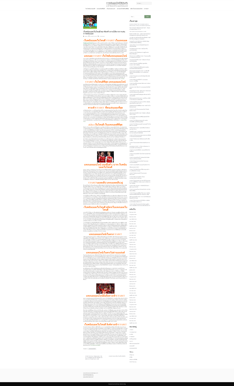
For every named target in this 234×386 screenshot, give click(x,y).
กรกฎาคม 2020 (132, 304)
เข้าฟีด (130, 357)
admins (86, 36)
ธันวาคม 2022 (132, 237)
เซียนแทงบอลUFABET (134, 167)
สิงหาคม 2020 (132, 302)
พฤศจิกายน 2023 (133, 226)
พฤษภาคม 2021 (132, 281)
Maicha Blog (123, 384)
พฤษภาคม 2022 (133, 253)
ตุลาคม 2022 (132, 242)
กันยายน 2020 (132, 300)
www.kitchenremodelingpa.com (90, 373)
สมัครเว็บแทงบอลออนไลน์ (136, 8)
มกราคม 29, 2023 (93, 36)
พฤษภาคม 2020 (133, 309)
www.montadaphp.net (88, 375)
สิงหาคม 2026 (132, 212)
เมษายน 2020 (132, 311)
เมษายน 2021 (132, 283)
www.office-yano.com (88, 377)
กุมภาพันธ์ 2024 (133, 219)
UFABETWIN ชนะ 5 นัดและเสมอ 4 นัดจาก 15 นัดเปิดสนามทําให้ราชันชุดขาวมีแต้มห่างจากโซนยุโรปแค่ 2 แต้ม (93, 358)
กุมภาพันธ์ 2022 (132, 260)
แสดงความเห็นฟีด (133, 359)
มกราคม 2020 (132, 318)
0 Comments (102, 36)
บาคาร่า (131, 341)
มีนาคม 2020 (132, 313)
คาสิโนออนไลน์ (132, 339)
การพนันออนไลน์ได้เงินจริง (117, 3)
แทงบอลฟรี (131, 345)
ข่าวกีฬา (131, 334)
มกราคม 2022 (132, 263)
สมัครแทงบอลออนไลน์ (134, 343)
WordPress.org (132, 361)
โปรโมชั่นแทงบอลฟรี (90, 8)
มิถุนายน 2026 (132, 216)
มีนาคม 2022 (132, 258)
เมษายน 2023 (132, 228)
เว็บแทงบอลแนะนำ (111, 8)
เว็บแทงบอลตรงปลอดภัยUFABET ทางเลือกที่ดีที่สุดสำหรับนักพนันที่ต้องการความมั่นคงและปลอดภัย (139, 72)
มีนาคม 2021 (132, 286)
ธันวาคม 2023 (132, 223)
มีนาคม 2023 (132, 230)
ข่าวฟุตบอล (131, 336)
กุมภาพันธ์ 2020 (133, 316)
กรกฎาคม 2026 (132, 214)
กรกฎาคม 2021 (132, 276)
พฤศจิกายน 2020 (133, 295)
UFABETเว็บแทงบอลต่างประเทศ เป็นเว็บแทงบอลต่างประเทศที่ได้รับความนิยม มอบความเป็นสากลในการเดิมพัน (139, 182)
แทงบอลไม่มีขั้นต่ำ (101, 8)
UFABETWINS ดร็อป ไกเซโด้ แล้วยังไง (117, 356)
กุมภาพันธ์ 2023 (132, 233)
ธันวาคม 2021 (132, 265)
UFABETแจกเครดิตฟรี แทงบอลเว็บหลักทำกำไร (139, 164)
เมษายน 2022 (132, 256)
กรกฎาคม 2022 (132, 249)
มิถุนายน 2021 (132, 279)
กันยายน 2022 (132, 244)
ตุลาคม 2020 (132, 297)
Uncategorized (132, 332)
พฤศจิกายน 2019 (133, 323)
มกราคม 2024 (132, 221)
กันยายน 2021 (132, 272)
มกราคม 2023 (132, 235)
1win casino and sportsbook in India (137, 31)
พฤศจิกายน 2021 (133, 267)
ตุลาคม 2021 (132, 270)
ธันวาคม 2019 (132, 320)
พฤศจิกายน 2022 (133, 240)
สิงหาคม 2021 (132, 274)
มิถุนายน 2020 (132, 306)
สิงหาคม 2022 (132, 246)
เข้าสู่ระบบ (131, 354)
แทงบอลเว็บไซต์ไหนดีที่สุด (123, 8)
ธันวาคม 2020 (132, 293)
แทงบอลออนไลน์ (92, 348)
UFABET (131, 329)
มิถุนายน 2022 (132, 251)
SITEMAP (146, 8)
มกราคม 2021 (132, 290)
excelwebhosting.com (88, 374)
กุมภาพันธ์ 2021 (132, 288)
